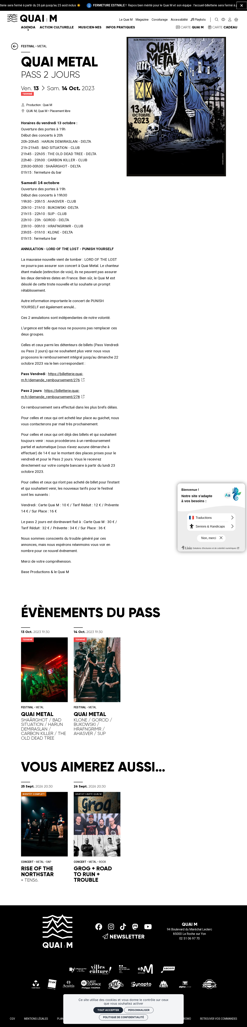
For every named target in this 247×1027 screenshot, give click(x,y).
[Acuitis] (68, 984)
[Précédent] (16, 46)
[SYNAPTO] (141, 984)
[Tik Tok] (123, 927)
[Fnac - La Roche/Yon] (52, 984)
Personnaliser (139, 1010)
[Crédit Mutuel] (35, 984)
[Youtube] (148, 927)
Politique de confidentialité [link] (123, 1017)
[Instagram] (111, 927)
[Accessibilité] (223, 19)
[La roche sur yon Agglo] (90, 969)
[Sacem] (168, 969)
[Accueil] (32, 18)
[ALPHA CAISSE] (185, 984)
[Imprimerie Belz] (116, 984)
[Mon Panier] (236, 19)
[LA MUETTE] (163, 984)
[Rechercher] (216, 19)
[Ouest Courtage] (91, 984)
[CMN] (145, 969)
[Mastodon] (135, 927)
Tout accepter (108, 1010)
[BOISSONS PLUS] (209, 984)
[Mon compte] (230, 19)
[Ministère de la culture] (124, 969)
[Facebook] (98, 927)
